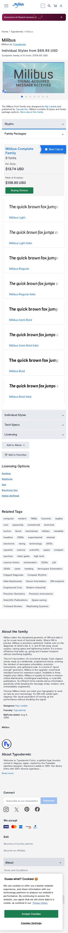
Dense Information (36, 581)
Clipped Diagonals (13, 575)
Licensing (11, 434)
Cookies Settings (31, 923)
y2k (54, 562)
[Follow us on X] (18, 809)
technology (35, 543)
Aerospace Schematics (49, 568)
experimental (35, 537)
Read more (8, 773)
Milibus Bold (17, 371)
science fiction (11, 562)
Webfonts (7, 479)
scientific (34, 550)
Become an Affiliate (14, 850)
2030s (6, 568)
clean (17, 568)
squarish (8, 550)
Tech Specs (12, 425)
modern (22, 518)
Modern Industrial (36, 587)
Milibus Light (17, 217)
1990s (34, 518)
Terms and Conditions (16, 870)
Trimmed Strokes (12, 606)
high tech (39, 556)
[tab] (22, 96)
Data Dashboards (12, 581)
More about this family (31, 112)
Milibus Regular (19, 269)
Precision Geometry (14, 593)
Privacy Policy (40, 903)
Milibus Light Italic (20, 243)
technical (49, 525)
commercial (34, 525)
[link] (55, 5)
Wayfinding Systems (37, 606)
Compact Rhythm (37, 575)
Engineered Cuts (12, 587)
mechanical (31, 531)
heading (29, 568)
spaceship (17, 525)
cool (5, 525)
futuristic (46, 518)
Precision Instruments (41, 593)
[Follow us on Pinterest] (28, 809)
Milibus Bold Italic (20, 397)
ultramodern (30, 562)
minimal (51, 537)
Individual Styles (15, 415)
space (46, 550)
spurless (8, 556)
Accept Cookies (31, 914)
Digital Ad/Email (10, 495)
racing (22, 543)
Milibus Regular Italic (22, 294)
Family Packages (15, 133)
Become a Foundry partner (18, 843)
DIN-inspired (57, 581)
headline (8, 537)
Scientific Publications (15, 600)
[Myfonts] (18, 7)
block (18, 531)
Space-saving (39, 600)
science (21, 550)
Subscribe (48, 800)
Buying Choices (19, 190)
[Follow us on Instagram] (7, 809)
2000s (20, 537)
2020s (44, 562)
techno (7, 531)
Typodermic (17, 31)
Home (5, 31)
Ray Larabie (50, 106)
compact (58, 550)
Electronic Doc (10, 490)
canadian (58, 531)
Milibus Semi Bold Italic (24, 345)
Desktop (6, 473)
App (4, 484)
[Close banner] (61, 17)
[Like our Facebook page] (39, 809)
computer (8, 518)
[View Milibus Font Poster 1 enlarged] (34, 77)
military (46, 531)
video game (23, 556)
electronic (8, 543)
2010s (49, 543)
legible (59, 518)
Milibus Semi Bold (20, 320)
